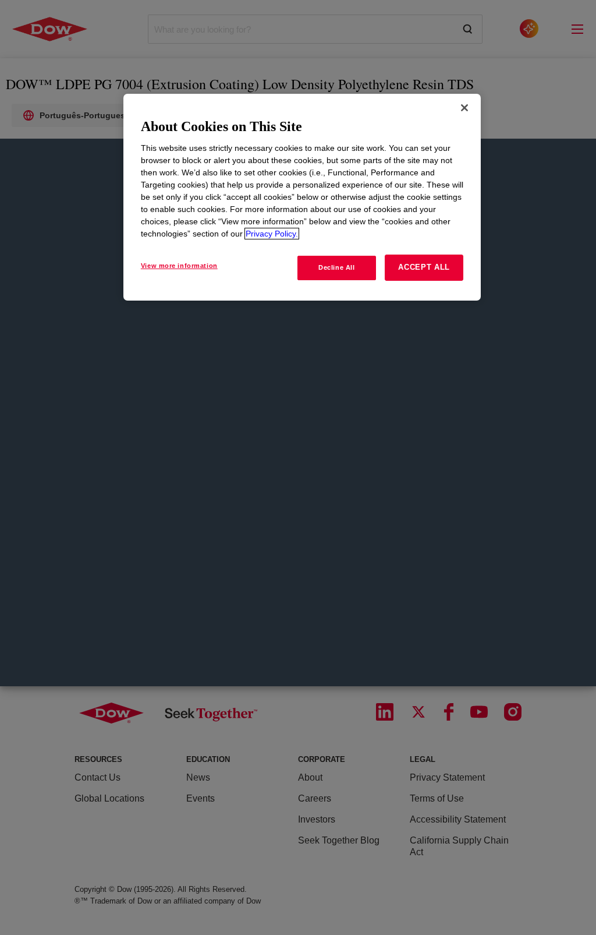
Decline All (336, 267)
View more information (179, 265)
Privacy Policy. (272, 233)
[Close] (464, 108)
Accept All (424, 267)
